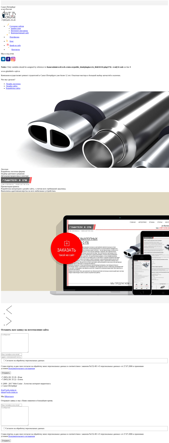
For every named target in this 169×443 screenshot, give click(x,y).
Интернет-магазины (19, 31)
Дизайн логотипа (13, 84)
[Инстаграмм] (13, 61)
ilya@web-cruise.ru (8, 390)
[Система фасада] (9, 314)
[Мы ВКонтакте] (3, 61)
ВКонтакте (9, 396)
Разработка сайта (13, 88)
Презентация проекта (10, 186)
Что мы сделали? (8, 80)
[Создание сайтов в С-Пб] (8, 18)
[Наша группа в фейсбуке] (8, 61)
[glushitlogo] (16, 184)
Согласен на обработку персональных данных (24, 361)
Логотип (4, 169)
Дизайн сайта (11, 86)
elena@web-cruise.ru (9, 392)
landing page (16, 28)
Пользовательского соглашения (21, 368)
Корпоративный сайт (20, 33)
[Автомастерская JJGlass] (9, 325)
